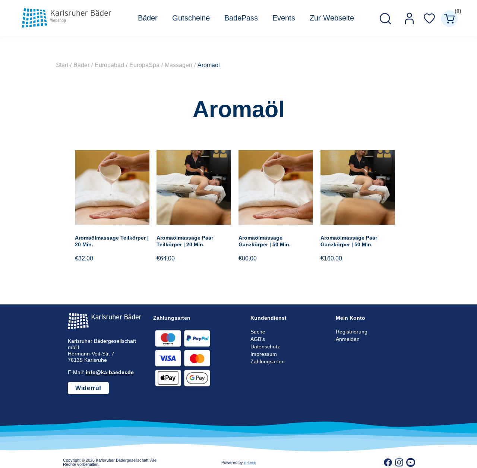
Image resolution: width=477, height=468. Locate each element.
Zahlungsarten (267, 361)
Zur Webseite (332, 18)
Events (283, 18)
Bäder (148, 18)
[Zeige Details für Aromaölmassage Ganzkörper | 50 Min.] (275, 222)
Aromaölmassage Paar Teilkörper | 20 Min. (185, 241)
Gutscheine (191, 18)
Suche (257, 332)
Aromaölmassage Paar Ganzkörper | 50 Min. (348, 241)
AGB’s (257, 339)
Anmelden (348, 339)
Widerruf (88, 388)
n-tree (250, 462)
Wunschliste (429, 18)
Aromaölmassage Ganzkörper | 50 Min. (264, 241)
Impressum (263, 354)
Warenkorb (456, 12)
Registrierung (351, 332)
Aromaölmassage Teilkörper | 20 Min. (112, 241)
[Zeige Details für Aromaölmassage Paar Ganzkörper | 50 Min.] (357, 222)
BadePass (241, 18)
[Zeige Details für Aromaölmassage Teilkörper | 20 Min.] (112, 222)
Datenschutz (265, 347)
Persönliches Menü (409, 18)
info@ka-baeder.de (110, 372)
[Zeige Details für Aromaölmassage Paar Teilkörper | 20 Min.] (194, 222)
